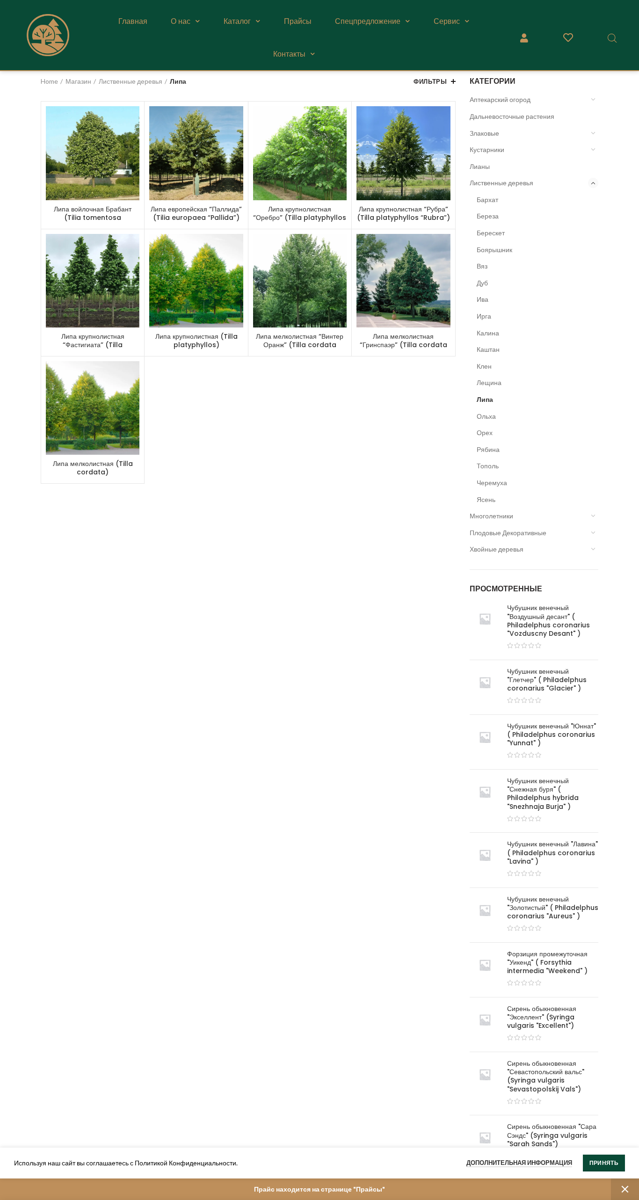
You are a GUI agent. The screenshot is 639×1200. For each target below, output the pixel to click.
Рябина (488, 449)
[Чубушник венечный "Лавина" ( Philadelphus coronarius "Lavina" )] (485, 860)
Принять (603, 1162)
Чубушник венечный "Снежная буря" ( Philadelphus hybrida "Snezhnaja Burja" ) (543, 794)
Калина (488, 333)
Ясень (486, 499)
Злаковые (484, 133)
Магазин (78, 81)
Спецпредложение (367, 21)
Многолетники (491, 516)
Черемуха (492, 483)
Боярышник (494, 250)
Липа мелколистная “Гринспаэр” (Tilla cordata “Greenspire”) (403, 344)
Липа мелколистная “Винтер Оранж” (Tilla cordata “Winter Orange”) (299, 344)
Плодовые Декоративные (508, 533)
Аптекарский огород (500, 99)
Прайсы (298, 21)
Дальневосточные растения (512, 116)
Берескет (491, 233)
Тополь (488, 466)
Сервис (447, 21)
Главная (132, 21)
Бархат (487, 200)
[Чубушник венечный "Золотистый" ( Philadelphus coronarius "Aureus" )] (485, 915)
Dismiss (625, 1189)
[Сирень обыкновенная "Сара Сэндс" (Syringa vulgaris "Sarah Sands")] (485, 1142)
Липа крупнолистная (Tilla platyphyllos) (196, 340)
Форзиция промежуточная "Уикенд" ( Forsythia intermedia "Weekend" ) (547, 962)
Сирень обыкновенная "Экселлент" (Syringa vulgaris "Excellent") (541, 1017)
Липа (485, 399)
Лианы (480, 166)
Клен (484, 366)
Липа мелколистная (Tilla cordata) (93, 467)
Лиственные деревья (501, 183)
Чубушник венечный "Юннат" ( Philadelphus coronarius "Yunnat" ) (551, 735)
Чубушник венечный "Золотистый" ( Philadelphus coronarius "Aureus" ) (552, 908)
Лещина (489, 382)
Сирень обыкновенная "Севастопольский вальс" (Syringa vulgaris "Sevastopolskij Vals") (545, 1076)
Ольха (486, 416)
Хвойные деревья (496, 549)
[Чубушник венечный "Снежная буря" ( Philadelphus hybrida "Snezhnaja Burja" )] (485, 801)
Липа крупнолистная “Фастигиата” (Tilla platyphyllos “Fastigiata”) (93, 344)
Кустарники (487, 149)
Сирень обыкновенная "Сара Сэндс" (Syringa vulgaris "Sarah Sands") (551, 1135)
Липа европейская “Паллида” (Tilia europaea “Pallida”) (196, 213)
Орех (485, 432)
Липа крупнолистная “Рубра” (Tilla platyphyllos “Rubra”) (403, 213)
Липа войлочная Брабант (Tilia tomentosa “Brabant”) (92, 217)
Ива (482, 299)
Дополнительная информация (519, 1162)
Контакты (289, 53)
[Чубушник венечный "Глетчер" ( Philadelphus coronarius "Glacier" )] (485, 687)
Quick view (132, 121)
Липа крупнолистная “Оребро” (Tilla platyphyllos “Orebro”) (299, 217)
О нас (180, 21)
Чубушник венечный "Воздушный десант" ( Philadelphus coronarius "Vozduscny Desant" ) (548, 621)
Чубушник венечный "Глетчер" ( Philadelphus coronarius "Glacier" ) (547, 680)
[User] (524, 38)
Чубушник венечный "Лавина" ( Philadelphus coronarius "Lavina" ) (552, 852)
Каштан (488, 349)
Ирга (484, 316)
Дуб (482, 283)
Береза (488, 216)
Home (49, 81)
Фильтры (430, 81)
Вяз (482, 266)
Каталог (237, 21)
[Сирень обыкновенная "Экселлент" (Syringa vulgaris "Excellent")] (485, 1024)
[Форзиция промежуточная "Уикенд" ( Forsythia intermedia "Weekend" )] (485, 970)
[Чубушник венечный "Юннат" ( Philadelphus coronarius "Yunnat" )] (485, 742)
